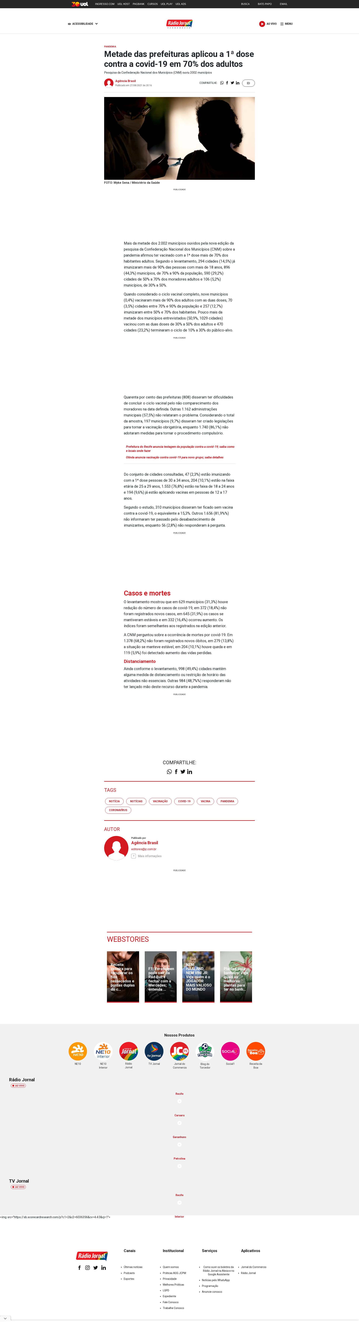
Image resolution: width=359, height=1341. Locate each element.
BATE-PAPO (265, 4)
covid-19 (184, 801)
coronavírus (118, 810)
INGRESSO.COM (104, 4)
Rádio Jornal (248, 1273)
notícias (136, 801)
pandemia (227, 801)
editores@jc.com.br (143, 849)
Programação (210, 1285)
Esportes (129, 1278)
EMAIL (283, 4)
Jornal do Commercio (253, 1267)
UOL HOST (123, 4)
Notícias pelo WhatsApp (216, 1280)
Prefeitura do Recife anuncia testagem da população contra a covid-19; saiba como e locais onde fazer (180, 449)
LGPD (166, 1290)
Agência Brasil (125, 81)
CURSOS (153, 4)
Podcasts (129, 1273)
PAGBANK (139, 4)
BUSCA (245, 4)
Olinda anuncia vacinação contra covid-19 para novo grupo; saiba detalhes (174, 457)
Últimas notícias (133, 1267)
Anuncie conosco (212, 1291)
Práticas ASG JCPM (174, 1273)
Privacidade (170, 1278)
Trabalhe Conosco (173, 1308)
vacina (205, 801)
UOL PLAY (167, 4)
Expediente (169, 1296)
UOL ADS (181, 4)
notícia (114, 801)
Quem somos (171, 1267)
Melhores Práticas (173, 1284)
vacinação (160, 801)
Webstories (128, 939)
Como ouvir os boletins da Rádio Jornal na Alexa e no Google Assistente (218, 1271)
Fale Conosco (171, 1302)
